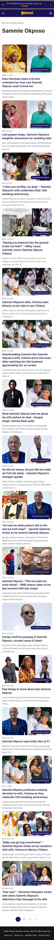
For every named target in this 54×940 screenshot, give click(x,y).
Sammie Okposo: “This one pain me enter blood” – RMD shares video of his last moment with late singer (26, 585)
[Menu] (3, 14)
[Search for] (50, 14)
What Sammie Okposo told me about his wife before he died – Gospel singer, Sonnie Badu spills (25, 417)
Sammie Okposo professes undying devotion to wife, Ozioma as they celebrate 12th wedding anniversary (25, 793)
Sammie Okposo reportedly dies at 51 (26, 741)
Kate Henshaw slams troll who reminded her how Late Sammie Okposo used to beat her (22, 82)
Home (6, 23)
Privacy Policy (44, 935)
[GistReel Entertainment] (27, 13)
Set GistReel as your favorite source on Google (24, 4)
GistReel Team (31, 935)
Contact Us (18, 935)
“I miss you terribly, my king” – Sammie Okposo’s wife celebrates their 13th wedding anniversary (26, 190)
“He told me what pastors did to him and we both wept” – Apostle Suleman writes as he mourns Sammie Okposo (26, 529)
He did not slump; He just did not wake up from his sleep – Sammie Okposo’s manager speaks (26, 473)
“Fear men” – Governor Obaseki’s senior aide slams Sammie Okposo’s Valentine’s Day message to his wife (27, 895)
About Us (8, 935)
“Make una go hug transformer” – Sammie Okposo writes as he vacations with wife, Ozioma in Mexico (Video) (27, 846)
